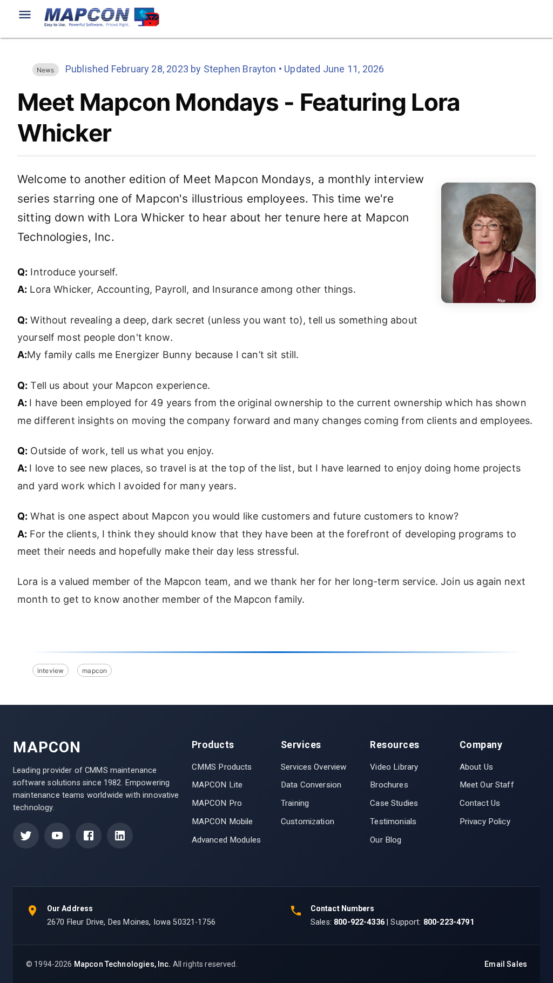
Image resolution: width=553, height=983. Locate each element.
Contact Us (480, 803)
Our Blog (385, 840)
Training (295, 803)
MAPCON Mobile (222, 821)
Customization (307, 821)
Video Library (394, 767)
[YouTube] (57, 836)
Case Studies (394, 803)
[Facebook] (89, 836)
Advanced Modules (226, 840)
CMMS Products (222, 767)
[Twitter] (26, 836)
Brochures (389, 785)
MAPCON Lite (217, 785)
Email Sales (505, 964)
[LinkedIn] (120, 836)
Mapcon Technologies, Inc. (122, 964)
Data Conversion (311, 785)
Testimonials (393, 821)
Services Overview (314, 767)
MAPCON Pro (217, 803)
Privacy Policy (485, 821)
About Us (476, 767)
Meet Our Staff (487, 785)
